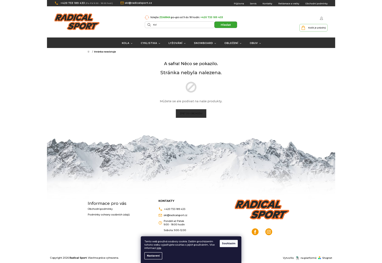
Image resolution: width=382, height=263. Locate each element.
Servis (253, 3)
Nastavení (153, 255)
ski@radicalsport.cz (138, 2)
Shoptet (327, 258)
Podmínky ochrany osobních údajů (109, 214)
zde (159, 248)
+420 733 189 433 (72, 3)
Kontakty (267, 3)
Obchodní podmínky (316, 3)
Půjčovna (239, 3)
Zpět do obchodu (191, 113)
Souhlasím (229, 243)
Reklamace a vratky (288, 3)
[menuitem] (127, 43)
